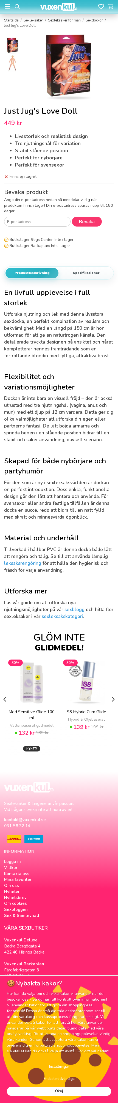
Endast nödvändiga (59, 1078)
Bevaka (87, 222)
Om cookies (15, 903)
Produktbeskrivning (32, 273)
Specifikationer (86, 273)
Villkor (11, 867)
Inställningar (59, 1066)
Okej (59, 1091)
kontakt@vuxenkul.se (25, 820)
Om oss (11, 885)
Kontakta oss (16, 873)
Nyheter (12, 891)
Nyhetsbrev (15, 897)
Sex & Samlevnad (21, 915)
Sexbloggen (16, 909)
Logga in (12, 861)
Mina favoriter (18, 879)
